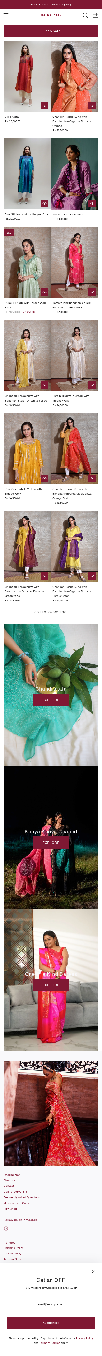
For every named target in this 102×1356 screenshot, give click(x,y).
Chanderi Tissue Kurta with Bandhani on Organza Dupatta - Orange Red (72, 494)
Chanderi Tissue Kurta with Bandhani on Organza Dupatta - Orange (72, 121)
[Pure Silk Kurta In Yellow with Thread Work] (27, 448)
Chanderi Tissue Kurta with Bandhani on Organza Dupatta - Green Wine (25, 591)
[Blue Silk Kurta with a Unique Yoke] (27, 173)
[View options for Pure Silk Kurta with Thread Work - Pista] (44, 292)
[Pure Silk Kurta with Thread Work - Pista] (27, 262)
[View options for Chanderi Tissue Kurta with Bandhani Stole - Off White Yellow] (44, 385)
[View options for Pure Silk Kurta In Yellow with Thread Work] (44, 478)
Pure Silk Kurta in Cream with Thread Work (70, 398)
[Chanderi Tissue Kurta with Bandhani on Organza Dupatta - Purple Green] (74, 546)
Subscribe (51, 1323)
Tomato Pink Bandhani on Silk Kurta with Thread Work (71, 305)
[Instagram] (6, 1228)
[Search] (85, 15)
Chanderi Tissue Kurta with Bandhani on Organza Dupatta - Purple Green (72, 591)
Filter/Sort (51, 31)
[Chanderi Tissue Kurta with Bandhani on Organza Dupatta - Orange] (74, 76)
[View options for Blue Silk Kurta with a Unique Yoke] (44, 203)
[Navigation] (6, 15)
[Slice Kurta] (27, 76)
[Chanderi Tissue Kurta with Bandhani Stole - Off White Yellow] (27, 355)
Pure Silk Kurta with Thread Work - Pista (26, 305)
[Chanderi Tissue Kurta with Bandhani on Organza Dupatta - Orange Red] (74, 448)
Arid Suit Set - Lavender (67, 214)
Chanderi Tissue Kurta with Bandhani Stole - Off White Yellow (26, 398)
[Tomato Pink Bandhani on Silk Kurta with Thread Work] (74, 262)
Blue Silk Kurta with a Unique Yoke (27, 214)
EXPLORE (51, 700)
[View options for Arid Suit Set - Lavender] (92, 203)
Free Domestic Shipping (51, 4)
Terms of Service (49, 1343)
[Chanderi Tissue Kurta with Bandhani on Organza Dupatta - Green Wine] (27, 546)
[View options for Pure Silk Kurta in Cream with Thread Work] (92, 385)
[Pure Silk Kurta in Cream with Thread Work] (74, 355)
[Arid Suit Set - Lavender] (74, 173)
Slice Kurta (12, 116)
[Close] (93, 1271)
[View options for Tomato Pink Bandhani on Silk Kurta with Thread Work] (92, 292)
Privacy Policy (84, 1338)
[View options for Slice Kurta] (44, 105)
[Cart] (95, 15)
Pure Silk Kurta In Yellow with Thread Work (23, 491)
